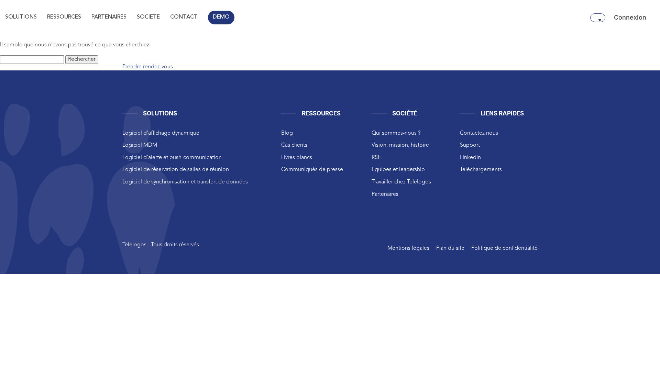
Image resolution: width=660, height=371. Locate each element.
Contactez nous (479, 133)
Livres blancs (296, 157)
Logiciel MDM (139, 145)
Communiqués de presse (312, 169)
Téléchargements (481, 169)
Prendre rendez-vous (147, 67)
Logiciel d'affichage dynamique (160, 133)
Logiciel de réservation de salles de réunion (175, 169)
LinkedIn (470, 157)
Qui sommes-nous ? (396, 133)
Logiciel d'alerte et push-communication (172, 157)
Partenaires (385, 194)
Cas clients (294, 145)
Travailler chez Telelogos (401, 182)
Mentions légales (408, 248)
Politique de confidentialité (504, 248)
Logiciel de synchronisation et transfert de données (185, 182)
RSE (376, 157)
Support (470, 145)
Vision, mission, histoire (400, 145)
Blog (287, 133)
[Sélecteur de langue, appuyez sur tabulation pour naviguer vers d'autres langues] (597, 17)
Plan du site (450, 248)
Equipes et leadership (398, 169)
